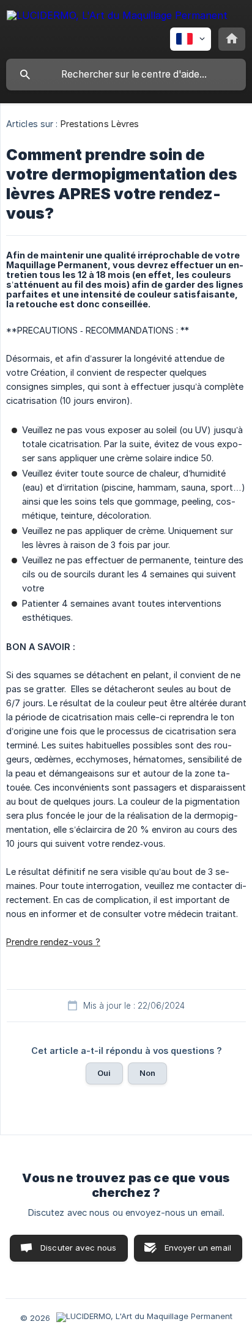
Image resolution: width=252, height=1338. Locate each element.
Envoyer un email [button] (198, 1247)
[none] (117, 17)
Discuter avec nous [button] (78, 1247)
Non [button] (147, 1073)
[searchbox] (126, 74)
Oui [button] (104, 1073)
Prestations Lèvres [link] (100, 124)
